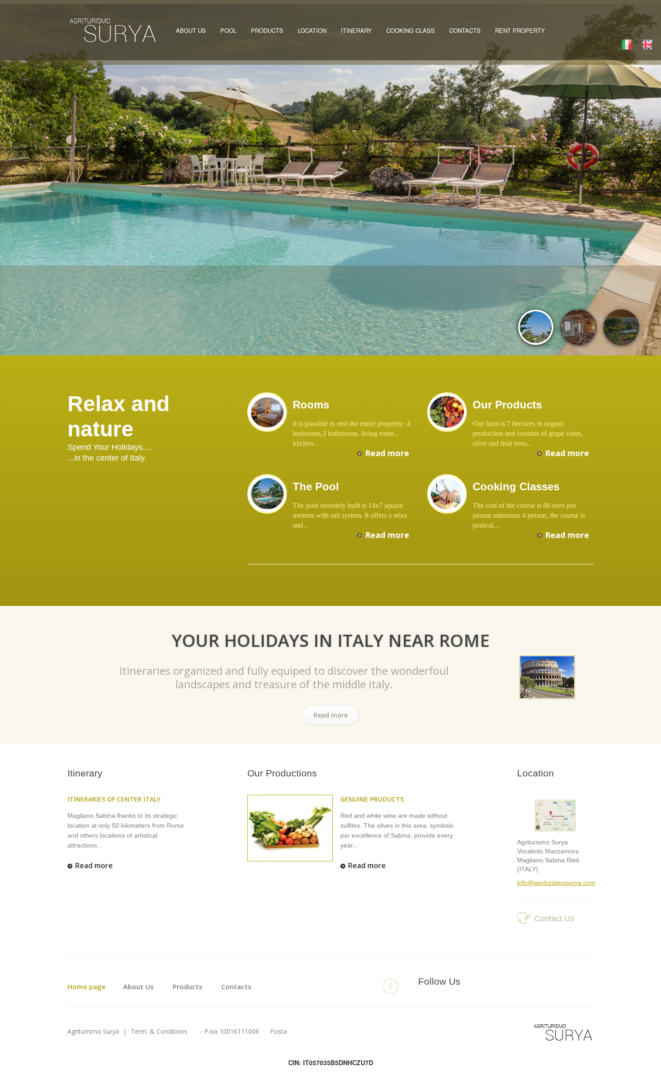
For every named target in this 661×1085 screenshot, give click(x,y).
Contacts (465, 30)
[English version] (647, 43)
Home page (86, 986)
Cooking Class (410, 30)
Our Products (507, 405)
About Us (191, 30)
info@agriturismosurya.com (556, 882)
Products (267, 30)
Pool (228, 30)
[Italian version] (627, 43)
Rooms (311, 405)
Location (312, 30)
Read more (387, 452)
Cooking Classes (516, 486)
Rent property (520, 30)
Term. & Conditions (158, 1031)
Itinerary (356, 30)
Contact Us (554, 918)
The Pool (316, 486)
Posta (278, 1031)
